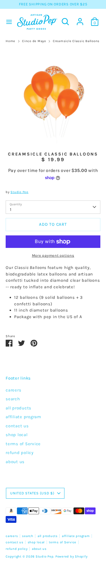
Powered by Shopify (71, 556)
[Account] (80, 19)
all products (18, 408)
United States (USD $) (32, 493)
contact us (17, 425)
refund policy (20, 452)
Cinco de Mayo (34, 41)
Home (10, 41)
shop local (17, 434)
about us (15, 461)
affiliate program (23, 416)
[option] (53, 95)
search (13, 398)
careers (13, 390)
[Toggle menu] (7, 22)
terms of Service (23, 443)
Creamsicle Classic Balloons (76, 41)
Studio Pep (19, 192)
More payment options (53, 255)
